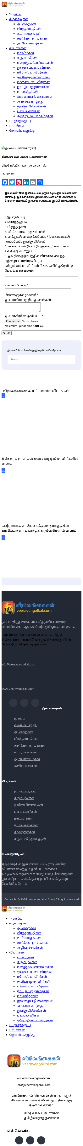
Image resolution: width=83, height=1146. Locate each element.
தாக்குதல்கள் (24, 832)
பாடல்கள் (17, 125)
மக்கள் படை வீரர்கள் (33, 82)
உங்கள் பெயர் (16, 285)
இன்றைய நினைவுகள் (35, 96)
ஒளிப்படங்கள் (25, 766)
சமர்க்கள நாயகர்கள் (33, 38)
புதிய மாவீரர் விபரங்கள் (18, 382)
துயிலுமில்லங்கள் (31, 106)
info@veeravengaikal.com (18, 664)
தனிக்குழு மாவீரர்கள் (33, 77)
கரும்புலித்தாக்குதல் (30, 839)
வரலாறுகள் (18, 19)
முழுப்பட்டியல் (25, 791)
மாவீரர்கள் (25, 53)
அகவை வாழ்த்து (30, 101)
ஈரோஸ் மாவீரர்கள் (32, 72)
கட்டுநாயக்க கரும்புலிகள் (22, 517)
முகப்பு (17, 14)
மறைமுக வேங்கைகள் (35, 62)
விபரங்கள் (17, 48)
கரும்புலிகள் (27, 58)
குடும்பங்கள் (24, 818)
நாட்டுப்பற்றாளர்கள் (33, 87)
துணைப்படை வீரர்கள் (35, 67)
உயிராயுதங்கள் (29, 33)
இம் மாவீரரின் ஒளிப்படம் (24, 316)
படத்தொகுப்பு (20, 121)
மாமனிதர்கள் (27, 92)
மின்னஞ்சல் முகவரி (21, 295)
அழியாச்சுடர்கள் (30, 43)
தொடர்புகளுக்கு (22, 130)
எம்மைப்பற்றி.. (25, 725)
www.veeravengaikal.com (18, 689)
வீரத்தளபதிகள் (29, 29)
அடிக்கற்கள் (26, 24)
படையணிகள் (28, 111)
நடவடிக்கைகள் (26, 825)
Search (78, 1141)
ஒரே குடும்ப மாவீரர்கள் (35, 116)
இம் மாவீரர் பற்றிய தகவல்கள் (29, 300)
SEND (6, 333)
